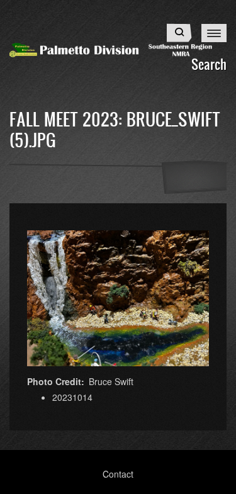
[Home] (118, 48)
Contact (118, 474)
